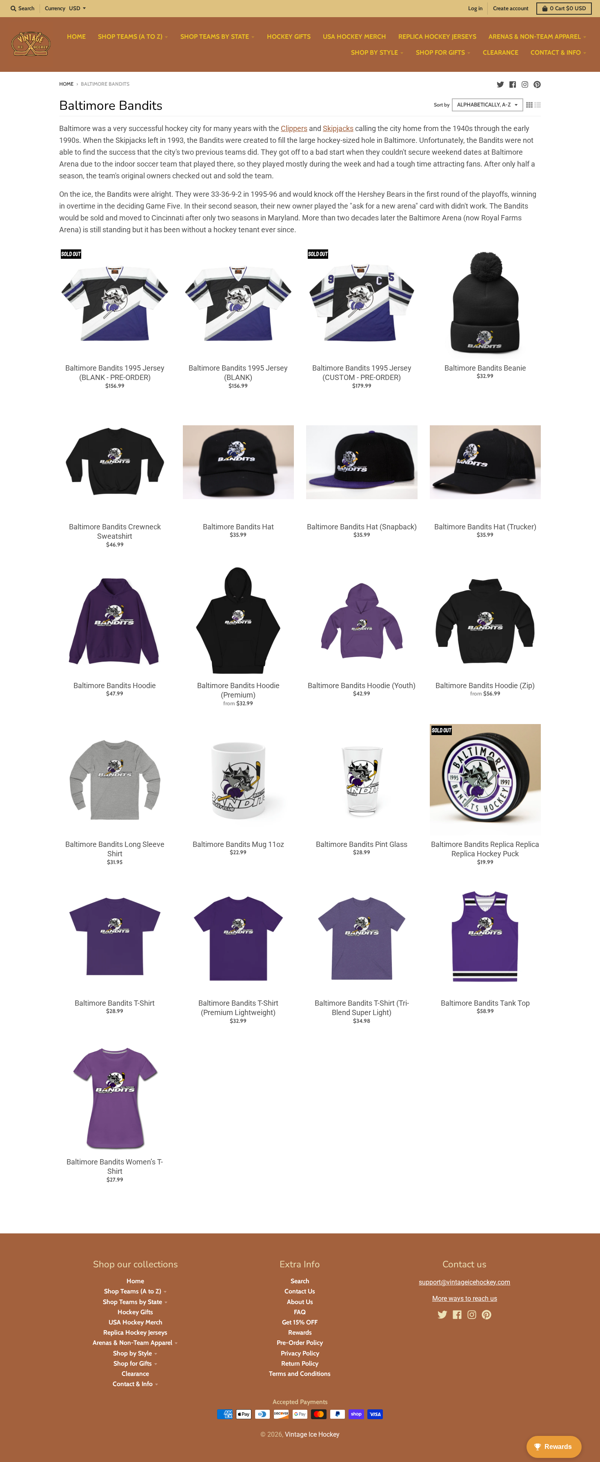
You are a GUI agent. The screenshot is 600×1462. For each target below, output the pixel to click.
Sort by (442, 105)
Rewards (300, 1332)
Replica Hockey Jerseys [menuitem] (437, 36)
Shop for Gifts (132, 1363)
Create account (511, 8)
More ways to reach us (464, 1298)
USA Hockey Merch (135, 1322)
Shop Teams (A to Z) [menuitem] (130, 36)
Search (300, 1281)
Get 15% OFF (300, 1322)
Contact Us (299, 1291)
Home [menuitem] (76, 36)
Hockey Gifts (135, 1312)
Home (66, 84)
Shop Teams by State (132, 1302)
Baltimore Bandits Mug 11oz (238, 844)
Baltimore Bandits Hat (238, 526)
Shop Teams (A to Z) (132, 1291)
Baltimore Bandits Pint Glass (361, 844)
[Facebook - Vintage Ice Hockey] (512, 83)
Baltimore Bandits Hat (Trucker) (485, 526)
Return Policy (299, 1363)
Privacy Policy (300, 1353)
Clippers (294, 128)
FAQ (300, 1312)
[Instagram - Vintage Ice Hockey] (525, 83)
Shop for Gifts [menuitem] (440, 52)
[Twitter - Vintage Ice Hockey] (500, 83)
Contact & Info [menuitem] (556, 52)
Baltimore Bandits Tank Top (485, 1003)
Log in (475, 8)
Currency (55, 8)
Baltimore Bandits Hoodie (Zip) (485, 685)
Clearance (135, 1374)
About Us (300, 1302)
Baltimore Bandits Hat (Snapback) (362, 526)
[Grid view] (529, 105)
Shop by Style (132, 1353)
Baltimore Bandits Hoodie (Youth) (362, 685)
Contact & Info (133, 1384)
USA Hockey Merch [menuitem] (354, 36)
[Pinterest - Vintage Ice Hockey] (537, 83)
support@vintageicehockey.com (464, 1282)
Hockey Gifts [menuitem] (289, 36)
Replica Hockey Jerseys (135, 1332)
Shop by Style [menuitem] (374, 52)
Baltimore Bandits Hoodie (114, 685)
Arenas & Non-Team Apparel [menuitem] (535, 36)
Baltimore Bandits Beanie (485, 368)
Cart (568, 8)
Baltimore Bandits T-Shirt (115, 1003)
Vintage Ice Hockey (312, 1434)
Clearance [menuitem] (500, 52)
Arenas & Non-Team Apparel (132, 1342)
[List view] (537, 105)
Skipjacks (338, 128)
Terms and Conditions (300, 1374)
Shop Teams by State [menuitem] (214, 36)
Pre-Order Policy (300, 1342)
